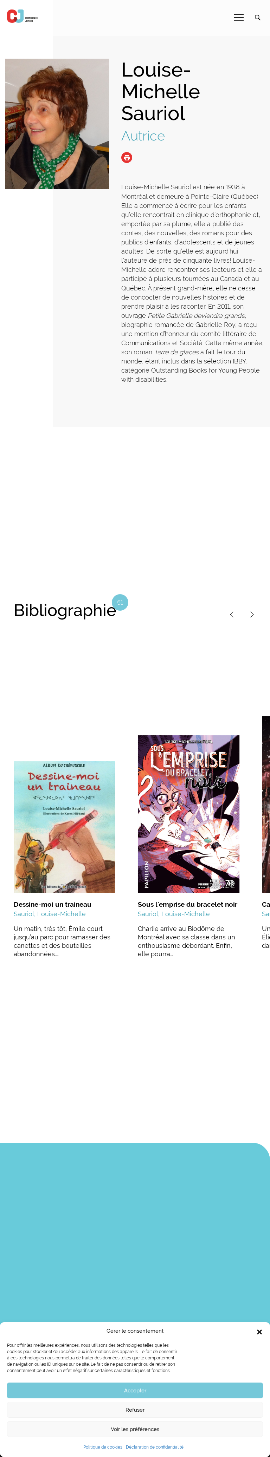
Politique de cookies (102, 1447)
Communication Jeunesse (23, 16)
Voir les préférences (135, 1429)
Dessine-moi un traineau (52, 904)
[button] (259, 1331)
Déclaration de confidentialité (155, 1447)
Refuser (135, 1410)
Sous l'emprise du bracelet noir (187, 904)
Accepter (135, 1390)
